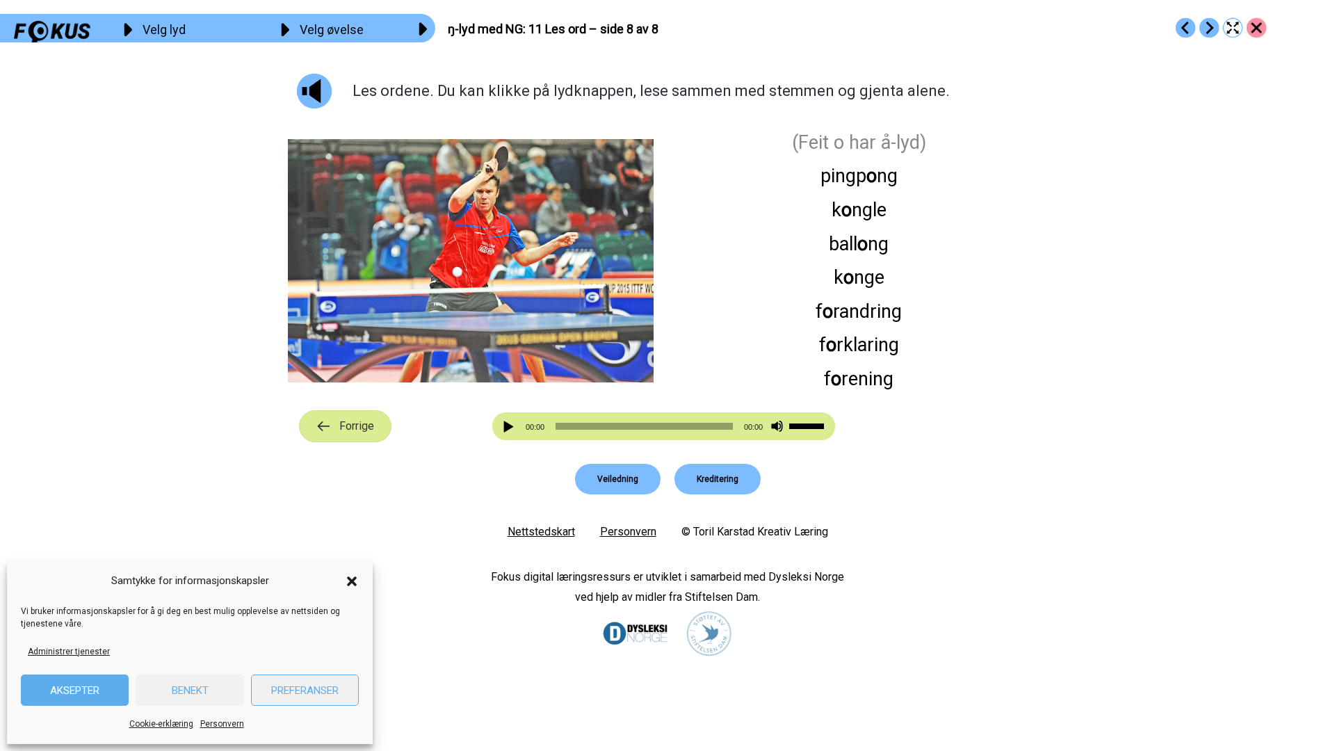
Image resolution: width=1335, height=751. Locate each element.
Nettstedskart (541, 531)
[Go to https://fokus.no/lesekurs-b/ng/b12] (1209, 28)
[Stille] (777, 427)
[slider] (808, 424)
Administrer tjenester (69, 651)
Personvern (222, 724)
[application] (664, 426)
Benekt (190, 690)
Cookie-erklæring (161, 724)
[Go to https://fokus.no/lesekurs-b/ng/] (1256, 28)
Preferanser (305, 690)
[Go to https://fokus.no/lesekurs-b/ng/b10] (1185, 28)
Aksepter (74, 690)
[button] (352, 581)
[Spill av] (510, 427)
